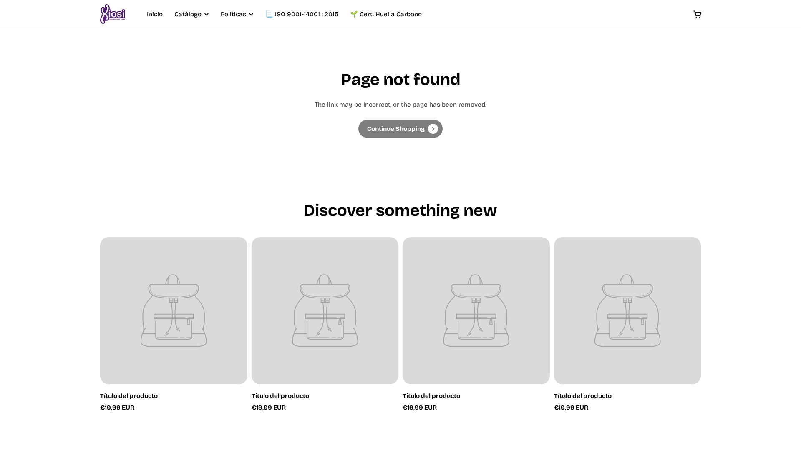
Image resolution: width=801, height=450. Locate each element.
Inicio (155, 14)
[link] (400, 129)
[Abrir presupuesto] (697, 14)
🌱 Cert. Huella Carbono (386, 14)
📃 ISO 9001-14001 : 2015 (301, 14)
